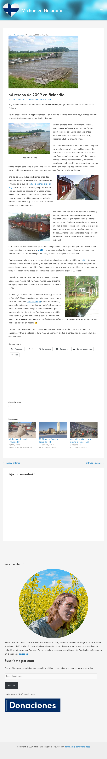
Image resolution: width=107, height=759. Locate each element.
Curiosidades (33, 99)
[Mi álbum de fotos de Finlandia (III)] (53, 430)
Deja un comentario (17, 99)
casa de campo (34, 301)
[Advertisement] (53, 379)
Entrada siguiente (95, 463)
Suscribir (11, 685)
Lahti (83, 260)
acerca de (23, 654)
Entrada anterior (11, 463)
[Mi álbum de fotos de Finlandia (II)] (22, 430)
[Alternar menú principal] (101, 10)
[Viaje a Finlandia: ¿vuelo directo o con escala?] (84, 430)
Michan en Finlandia (41, 10)
